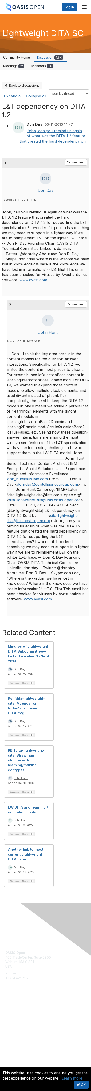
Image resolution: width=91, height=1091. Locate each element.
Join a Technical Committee (26, 1022)
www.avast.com (33, 280)
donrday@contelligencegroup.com (47, 484)
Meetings (13, 66)
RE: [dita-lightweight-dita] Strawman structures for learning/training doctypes (26, 760)
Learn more (72, 1078)
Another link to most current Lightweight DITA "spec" (25, 854)
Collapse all (36, 96)
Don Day (45, 190)
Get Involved (15, 1009)
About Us (12, 1065)
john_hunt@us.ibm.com (27, 479)
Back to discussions (23, 85)
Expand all (13, 96)
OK (83, 1085)
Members (42, 66)
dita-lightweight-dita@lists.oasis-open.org (44, 500)
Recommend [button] (76, 162)
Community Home (16, 57)
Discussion (49, 57)
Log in (69, 7)
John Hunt (48, 332)
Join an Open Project (21, 1015)
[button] (8, 126)
